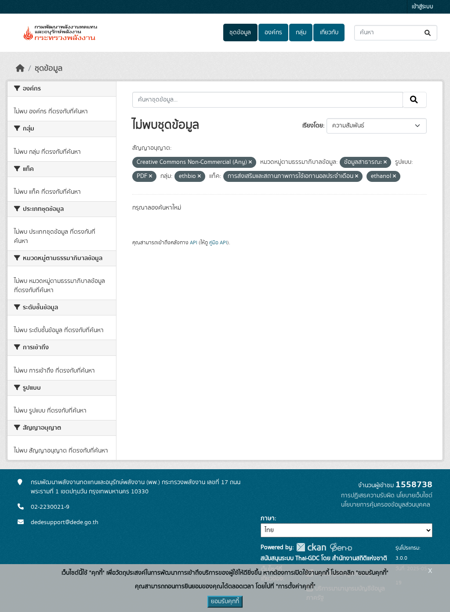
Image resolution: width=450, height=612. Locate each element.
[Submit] (428, 32)
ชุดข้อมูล (240, 32)
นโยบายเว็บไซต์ (414, 495)
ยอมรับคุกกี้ (225, 601)
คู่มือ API (218, 242)
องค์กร (273, 32)
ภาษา (268, 518)
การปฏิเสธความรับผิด (368, 495)
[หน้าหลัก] (20, 68)
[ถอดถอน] (250, 162)
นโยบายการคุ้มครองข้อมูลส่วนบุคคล (385, 504)
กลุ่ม (301, 32)
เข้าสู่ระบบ (422, 7)
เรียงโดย (312, 125)
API (193, 242)
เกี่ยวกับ (329, 32)
